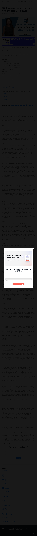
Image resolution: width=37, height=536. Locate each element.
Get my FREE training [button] (18, 284)
